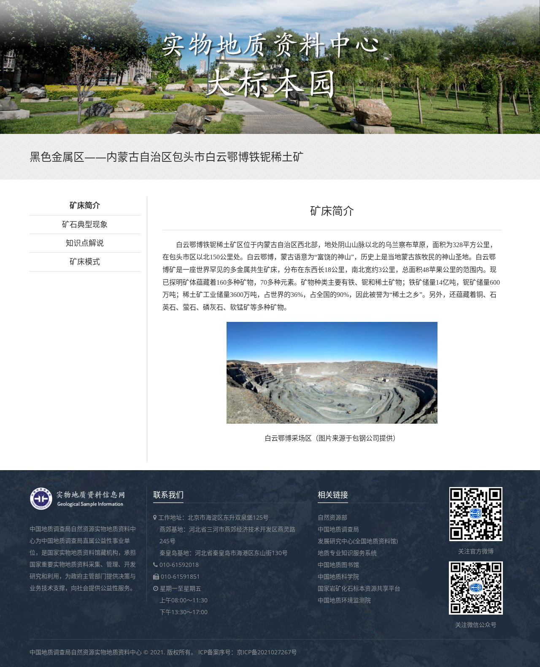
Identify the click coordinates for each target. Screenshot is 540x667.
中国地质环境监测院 (344, 600)
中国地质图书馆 (338, 565)
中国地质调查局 (338, 529)
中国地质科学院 (338, 576)
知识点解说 (85, 243)
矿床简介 (85, 205)
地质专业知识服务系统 (347, 553)
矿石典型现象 (85, 224)
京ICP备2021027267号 (267, 652)
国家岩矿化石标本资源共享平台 (359, 588)
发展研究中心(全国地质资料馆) (358, 541)
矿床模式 (85, 261)
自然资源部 (332, 517)
